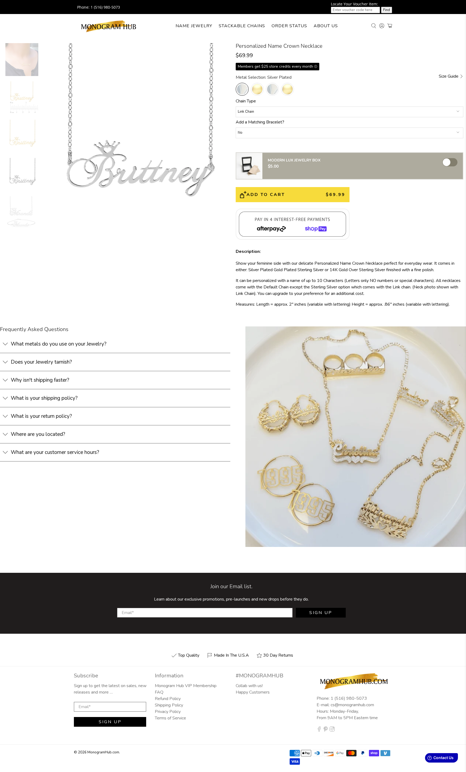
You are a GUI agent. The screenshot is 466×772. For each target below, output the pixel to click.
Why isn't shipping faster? (40, 380)
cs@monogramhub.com (352, 705)
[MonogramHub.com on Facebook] (319, 730)
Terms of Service (170, 718)
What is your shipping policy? (44, 398)
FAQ (159, 692)
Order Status (289, 26)
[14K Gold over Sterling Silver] (287, 89)
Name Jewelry (194, 26)
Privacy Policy (168, 712)
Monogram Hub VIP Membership (186, 686)
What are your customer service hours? (55, 452)
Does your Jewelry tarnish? (41, 362)
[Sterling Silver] (272, 89)
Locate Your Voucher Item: (354, 3)
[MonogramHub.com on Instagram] (332, 730)
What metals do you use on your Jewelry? (59, 343)
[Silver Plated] (242, 89)
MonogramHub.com (103, 752)
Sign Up (320, 613)
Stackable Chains (242, 26)
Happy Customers (253, 692)
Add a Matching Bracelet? (260, 122)
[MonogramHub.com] (109, 25)
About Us (326, 26)
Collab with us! (249, 686)
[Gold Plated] (257, 89)
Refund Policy (168, 699)
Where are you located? (38, 434)
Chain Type (246, 101)
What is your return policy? (41, 416)
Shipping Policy (169, 705)
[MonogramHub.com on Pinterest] (325, 730)
